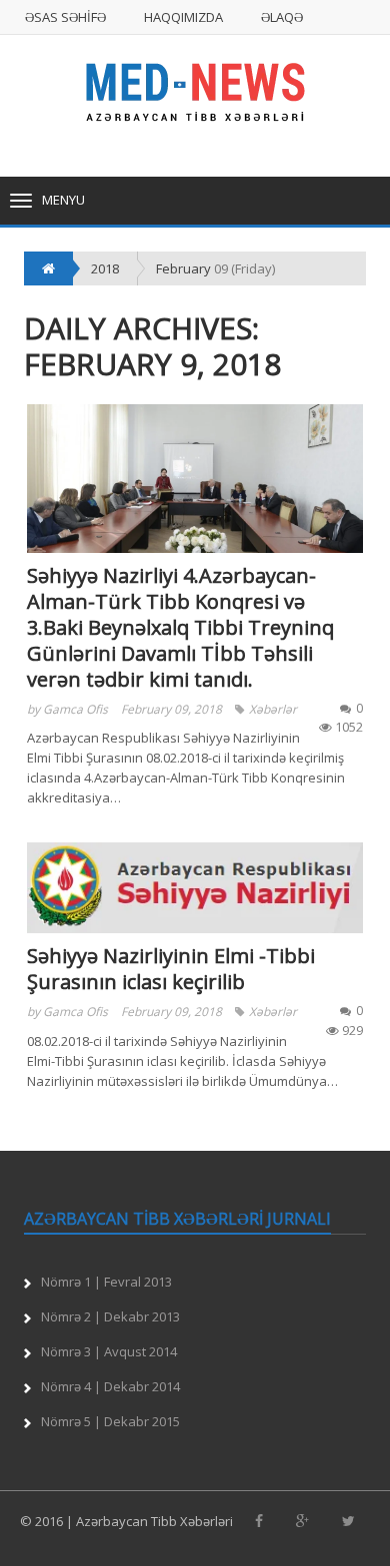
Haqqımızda (183, 17)
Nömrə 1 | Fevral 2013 (106, 1282)
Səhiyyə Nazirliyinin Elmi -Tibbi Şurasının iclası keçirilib (171, 968)
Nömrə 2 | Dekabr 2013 (110, 1316)
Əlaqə (282, 17)
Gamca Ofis (75, 709)
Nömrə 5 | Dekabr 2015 (110, 1421)
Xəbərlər (273, 709)
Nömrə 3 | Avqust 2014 (109, 1351)
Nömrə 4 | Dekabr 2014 (110, 1386)
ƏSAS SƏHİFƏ (65, 17)
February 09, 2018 (171, 709)
